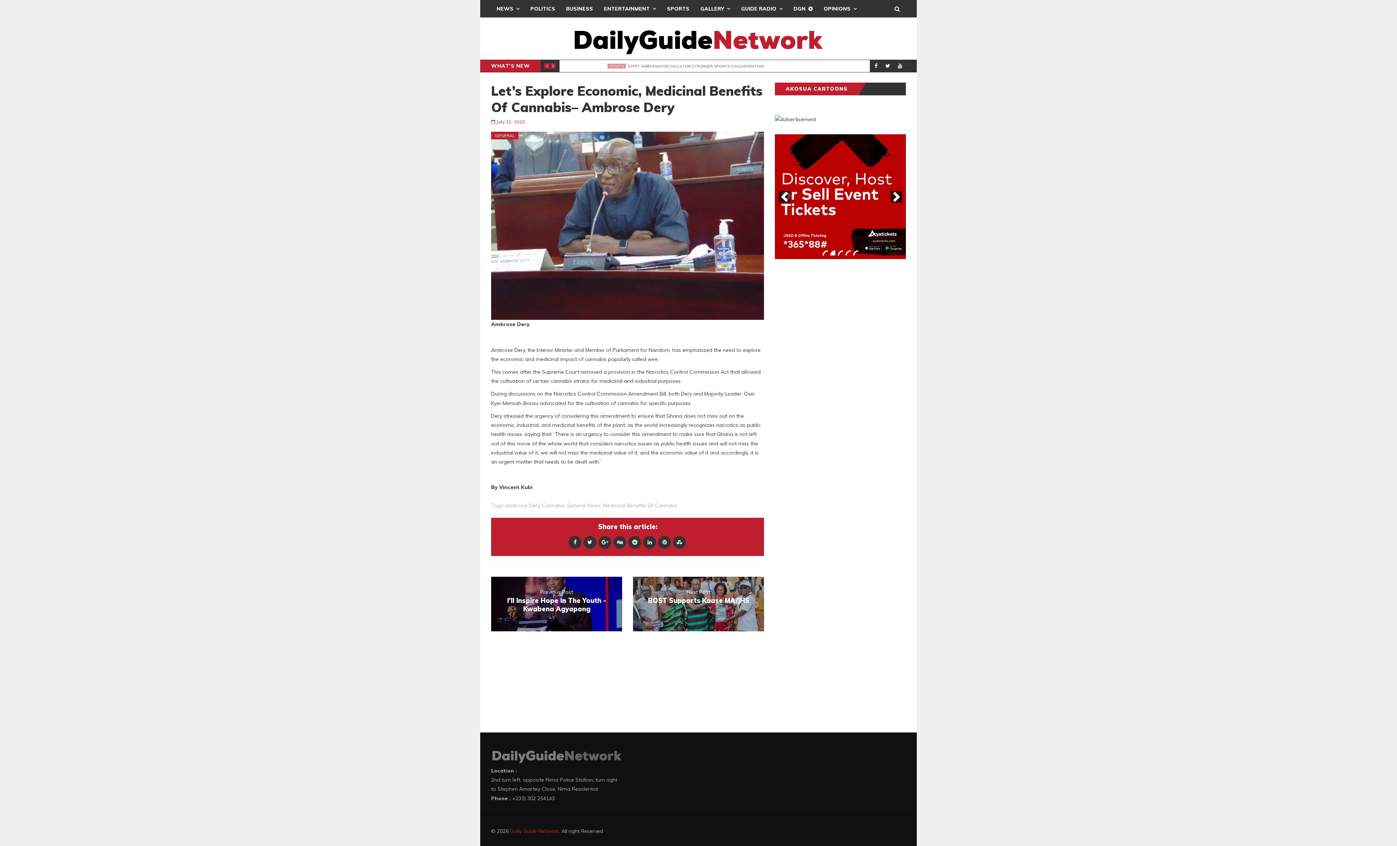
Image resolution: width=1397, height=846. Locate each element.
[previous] (784, 197)
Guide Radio (758, 8)
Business (579, 8)
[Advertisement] (829, 378)
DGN (799, 8)
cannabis (553, 505)
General (505, 135)
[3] (840, 252)
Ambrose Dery (523, 505)
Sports (678, 8)
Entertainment (627, 8)
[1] (825, 252)
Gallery (712, 8)
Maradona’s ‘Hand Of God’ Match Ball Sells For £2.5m (673, 66)
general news (584, 505)
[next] (896, 197)
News (505, 8)
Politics (542, 8)
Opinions (837, 8)
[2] (832, 252)
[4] (848, 252)
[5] (855, 252)
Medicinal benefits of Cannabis (640, 505)
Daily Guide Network (534, 831)
